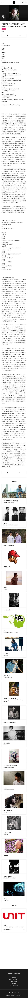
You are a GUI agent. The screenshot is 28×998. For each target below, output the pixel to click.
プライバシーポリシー (14, 979)
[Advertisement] (14, 953)
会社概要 (14, 983)
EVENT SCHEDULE (7, 929)
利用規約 (14, 978)
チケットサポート (14, 985)
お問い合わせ (14, 981)
